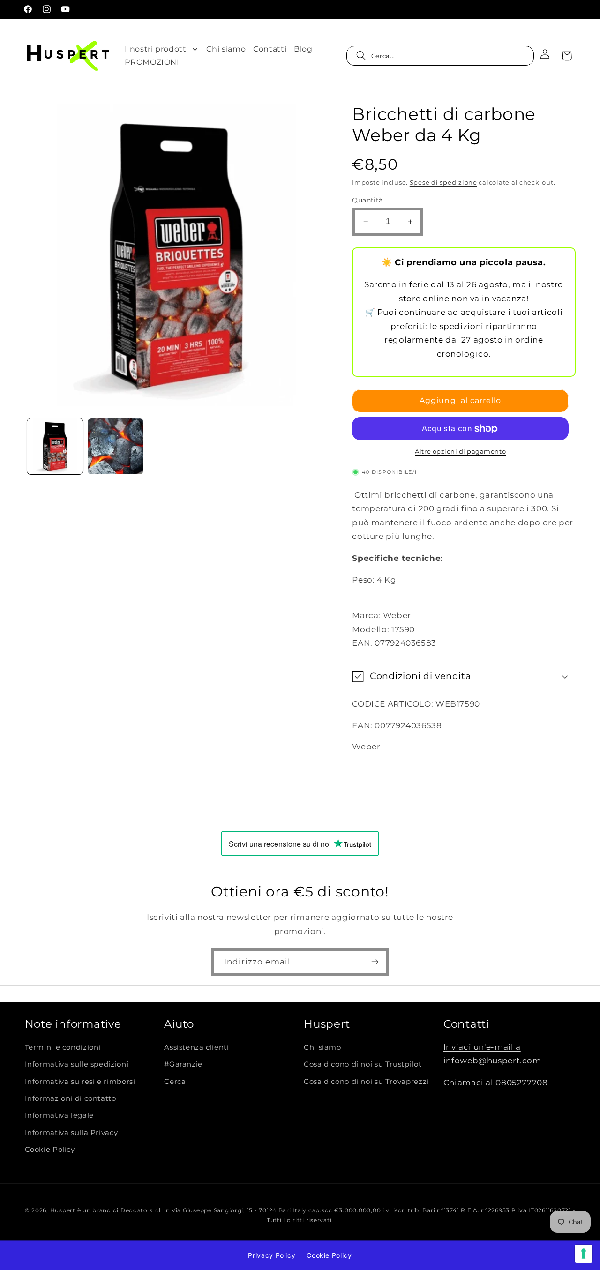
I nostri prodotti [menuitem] (156, 49)
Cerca (175, 1081)
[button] (440, 56)
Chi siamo (322, 1047)
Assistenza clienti (196, 1047)
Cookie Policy (50, 1150)
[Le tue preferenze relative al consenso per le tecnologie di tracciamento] (583, 1254)
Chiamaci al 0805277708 (495, 1082)
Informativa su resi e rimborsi (80, 1081)
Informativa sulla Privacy (71, 1132)
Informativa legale (59, 1116)
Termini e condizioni (63, 1047)
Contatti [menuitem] (269, 49)
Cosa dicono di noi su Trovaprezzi (366, 1081)
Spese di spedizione (443, 182)
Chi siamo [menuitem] (226, 49)
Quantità (367, 200)
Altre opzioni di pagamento (460, 451)
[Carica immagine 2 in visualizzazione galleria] (115, 446)
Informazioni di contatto (70, 1098)
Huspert (62, 1210)
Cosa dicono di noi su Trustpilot (362, 1065)
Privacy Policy (271, 1255)
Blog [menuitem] (303, 49)
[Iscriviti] (375, 962)
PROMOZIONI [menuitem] (152, 62)
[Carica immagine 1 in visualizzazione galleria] (55, 446)
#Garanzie (183, 1065)
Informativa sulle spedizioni (77, 1065)
